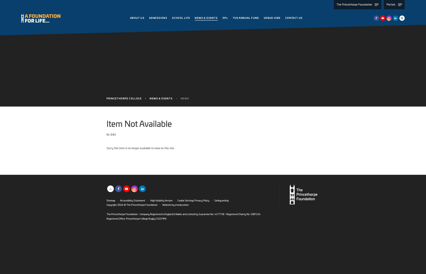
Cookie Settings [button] (185, 201)
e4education (182, 205)
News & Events (161, 99)
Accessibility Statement (132, 201)
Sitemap (110, 201)
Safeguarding (221, 201)
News (185, 99)
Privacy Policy (202, 201)
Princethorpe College (124, 99)
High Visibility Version (161, 201)
